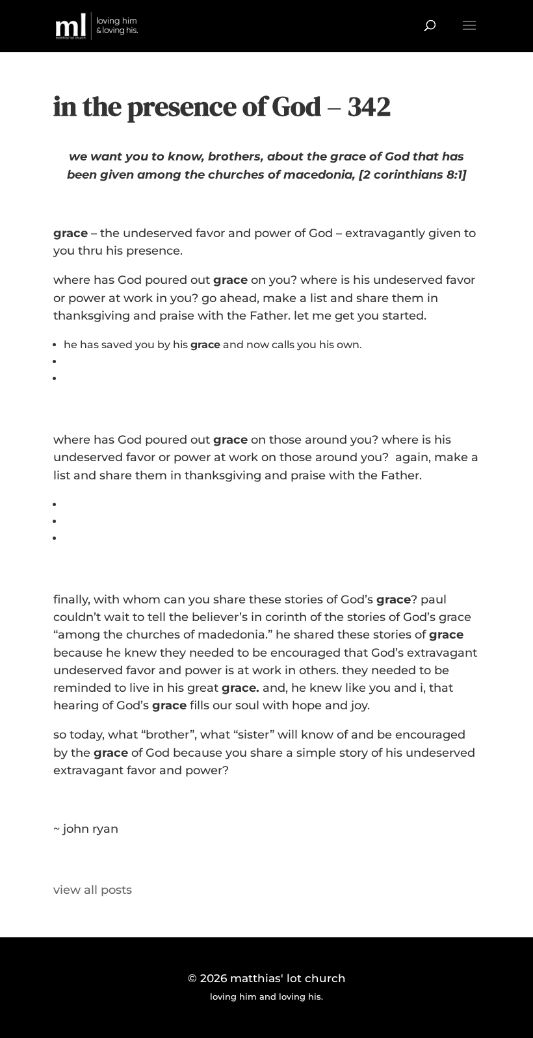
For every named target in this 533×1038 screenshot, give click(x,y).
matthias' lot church (288, 978)
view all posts (92, 890)
